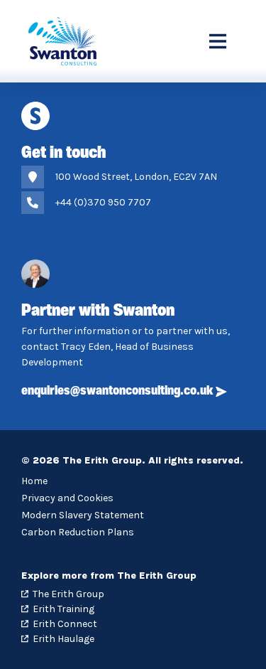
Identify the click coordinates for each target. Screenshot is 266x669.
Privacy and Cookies (67, 498)
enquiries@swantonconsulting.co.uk (117, 391)
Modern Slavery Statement (82, 515)
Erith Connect (65, 624)
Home (34, 481)
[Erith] (66, 41)
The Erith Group (68, 594)
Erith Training (63, 609)
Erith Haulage (63, 639)
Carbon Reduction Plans (77, 532)
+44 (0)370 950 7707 (103, 202)
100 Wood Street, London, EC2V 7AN (136, 177)
